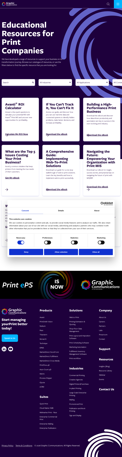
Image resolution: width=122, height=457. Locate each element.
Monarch (43, 339)
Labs (100, 330)
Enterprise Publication (48, 428)
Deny (26, 252)
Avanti (42, 317)
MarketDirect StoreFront (49, 352)
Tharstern (43, 334)
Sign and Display (75, 415)
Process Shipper (46, 378)
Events (101, 379)
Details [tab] (61, 210)
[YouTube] (10, 349)
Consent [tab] (25, 210)
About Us (102, 317)
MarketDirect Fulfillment (49, 356)
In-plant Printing (75, 388)
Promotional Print (76, 404)
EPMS (42, 347)
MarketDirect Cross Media (49, 360)
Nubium (43, 326)
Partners (102, 326)
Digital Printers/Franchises (79, 384)
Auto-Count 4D (45, 369)
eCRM (42, 387)
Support (104, 349)
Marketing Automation (77, 347)
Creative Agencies (76, 379)
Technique (43, 343)
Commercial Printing (77, 375)
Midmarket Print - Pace (48, 412)
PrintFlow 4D (45, 365)
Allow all (95, 252)
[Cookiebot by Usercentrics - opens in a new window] (102, 203)
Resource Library (105, 370)
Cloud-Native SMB (46, 408)
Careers (102, 321)
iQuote (42, 382)
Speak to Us (9, 338)
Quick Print (44, 403)
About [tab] (96, 210)
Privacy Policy (7, 445)
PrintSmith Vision (46, 321)
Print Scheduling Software (79, 342)
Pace (41, 330)
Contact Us (106, 389)
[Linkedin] (4, 349)
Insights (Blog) (104, 366)
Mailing (71, 399)
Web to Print (74, 317)
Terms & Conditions (23, 445)
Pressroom (103, 334)
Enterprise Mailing (46, 424)
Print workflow (75, 358)
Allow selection (61, 252)
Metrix (42, 373)
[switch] (47, 242)
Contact (102, 339)
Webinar (102, 375)
